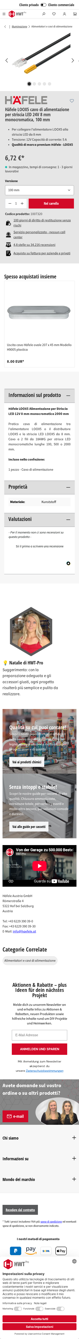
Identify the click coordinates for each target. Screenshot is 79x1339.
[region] (39, 60)
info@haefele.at (24, 931)
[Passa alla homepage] (17, 14)
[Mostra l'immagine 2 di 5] (34, 84)
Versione (11, 181)
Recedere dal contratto (20, 1210)
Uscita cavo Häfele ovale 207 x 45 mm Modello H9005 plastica (39, 347)
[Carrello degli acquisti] (75, 14)
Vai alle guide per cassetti (29, 826)
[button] (39, 546)
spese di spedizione (51, 1222)
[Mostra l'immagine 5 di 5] (49, 84)
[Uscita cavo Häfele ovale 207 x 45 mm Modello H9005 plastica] (39, 313)
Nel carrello (51, 203)
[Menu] (4, 14)
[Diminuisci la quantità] (9, 204)
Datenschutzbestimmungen (44, 1071)
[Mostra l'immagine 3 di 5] (39, 84)
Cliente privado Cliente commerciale (46, 5)
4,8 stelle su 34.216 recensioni (34, 245)
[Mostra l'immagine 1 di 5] (29, 84)
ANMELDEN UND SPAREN (39, 1049)
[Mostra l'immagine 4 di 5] (44, 84)
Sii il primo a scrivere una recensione (39, 546)
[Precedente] (6, 60)
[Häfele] (26, 100)
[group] (39, 324)
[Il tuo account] (64, 14)
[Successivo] (72, 60)
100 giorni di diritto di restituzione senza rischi (42, 223)
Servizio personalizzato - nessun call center (39, 235)
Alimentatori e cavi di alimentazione (30, 960)
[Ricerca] (44, 14)
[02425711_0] (39, 56)
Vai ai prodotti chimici (26, 762)
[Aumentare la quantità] (22, 204)
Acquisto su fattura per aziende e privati (41, 253)
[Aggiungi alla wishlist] (71, 100)
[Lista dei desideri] (54, 14)
